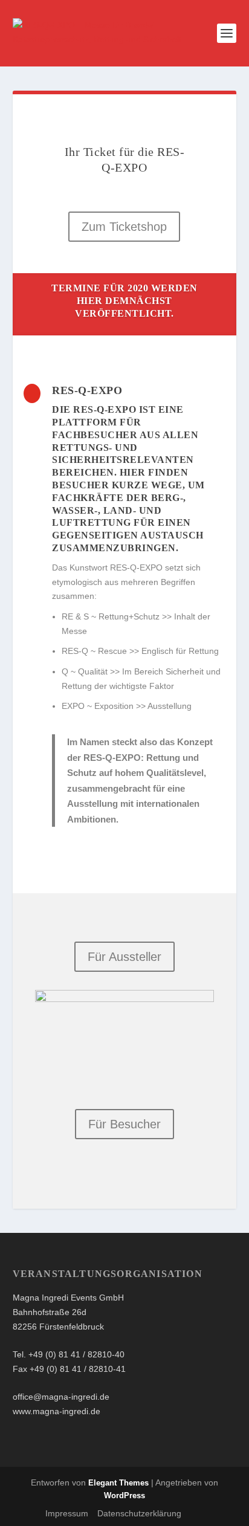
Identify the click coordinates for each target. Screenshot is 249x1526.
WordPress (124, 1495)
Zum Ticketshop (124, 226)
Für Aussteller (124, 956)
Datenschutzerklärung (139, 1513)
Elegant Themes (118, 1482)
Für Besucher (124, 1124)
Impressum (66, 1513)
